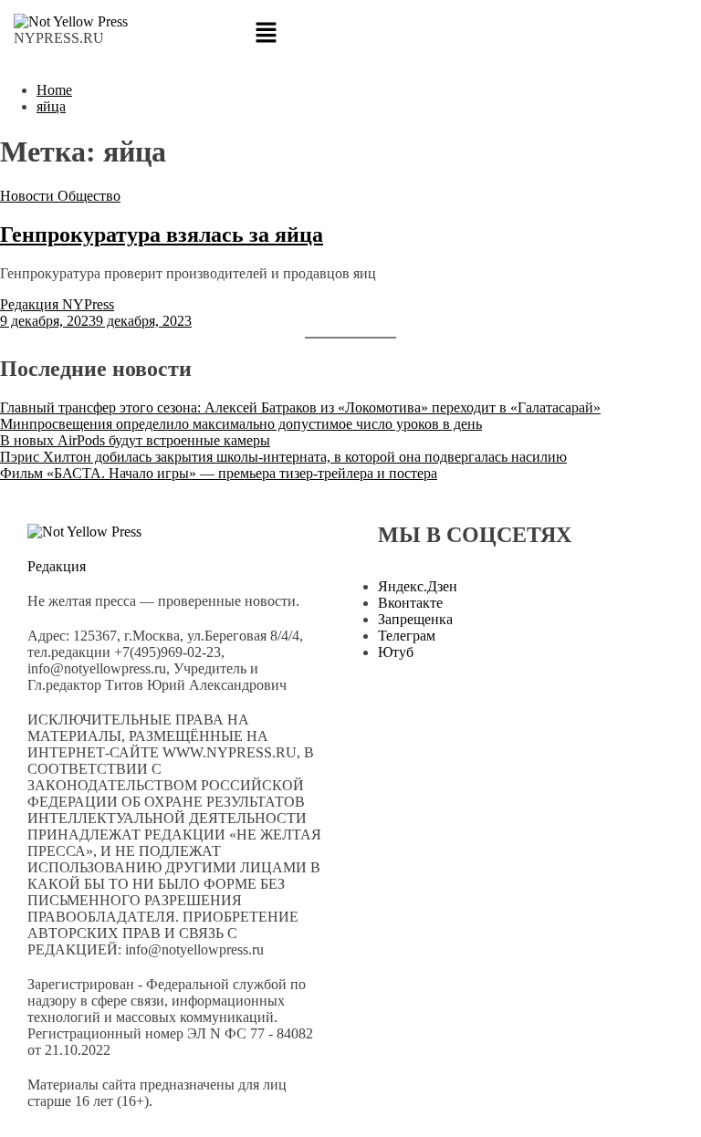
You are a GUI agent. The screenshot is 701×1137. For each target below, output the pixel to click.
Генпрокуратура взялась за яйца (161, 234)
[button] (350, 34)
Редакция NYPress (57, 304)
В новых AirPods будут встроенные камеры (135, 440)
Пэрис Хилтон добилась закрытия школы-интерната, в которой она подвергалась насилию (283, 456)
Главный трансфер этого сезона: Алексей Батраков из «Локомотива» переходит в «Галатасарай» (300, 407)
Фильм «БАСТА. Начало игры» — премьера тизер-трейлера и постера (218, 473)
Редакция (56, 566)
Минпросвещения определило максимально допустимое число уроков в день (241, 424)
